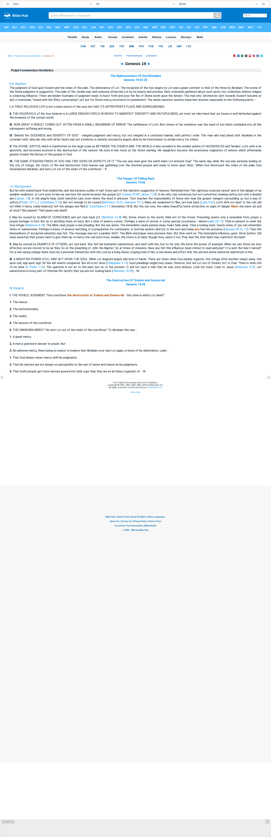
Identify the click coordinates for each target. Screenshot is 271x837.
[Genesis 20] (266, 386)
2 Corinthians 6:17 (98, 206)
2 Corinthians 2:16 (49, 202)
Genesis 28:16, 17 (236, 229)
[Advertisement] (135, 463)
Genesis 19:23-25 (135, 80)
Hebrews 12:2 (245, 267)
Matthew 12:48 (112, 217)
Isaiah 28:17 (214, 221)
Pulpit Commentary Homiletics (28, 56)
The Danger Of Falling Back (135, 178)
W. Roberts (17, 288)
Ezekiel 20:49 (130, 194)
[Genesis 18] (4, 386)
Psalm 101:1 (28, 202)
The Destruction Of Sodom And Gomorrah (135, 280)
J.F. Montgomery (20, 186)
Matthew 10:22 (113, 202)
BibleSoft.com (155, 387)
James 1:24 (148, 194)
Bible (10, 56)
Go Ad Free (8, 822)
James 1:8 (22, 198)
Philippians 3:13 (117, 263)
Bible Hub (135, 392)
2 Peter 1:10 (35, 267)
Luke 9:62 (207, 202)
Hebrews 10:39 (122, 271)
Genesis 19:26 (135, 182)
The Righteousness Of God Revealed (135, 76)
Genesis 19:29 (135, 284)
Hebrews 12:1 (133, 202)
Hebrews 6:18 (35, 225)
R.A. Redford (18, 84)
